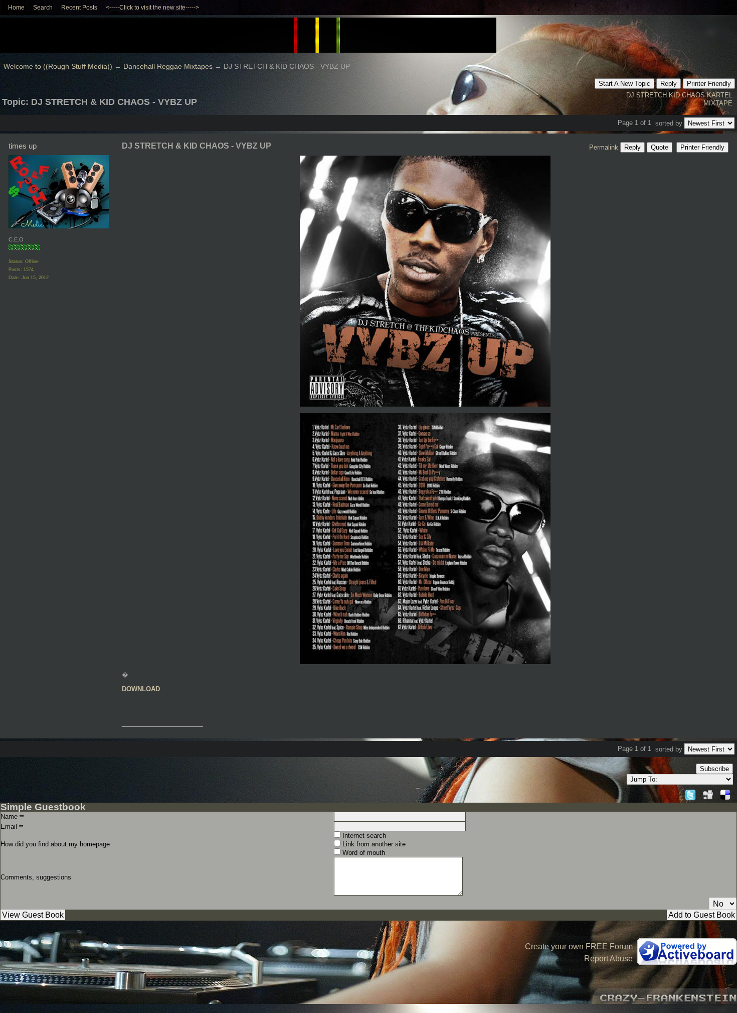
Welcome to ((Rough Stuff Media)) (58, 66)
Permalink (603, 147)
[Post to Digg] (707, 793)
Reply (668, 83)
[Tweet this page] (690, 793)
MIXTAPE (717, 103)
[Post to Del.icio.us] (725, 793)
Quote (659, 147)
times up (23, 146)
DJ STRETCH (646, 95)
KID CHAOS (687, 95)
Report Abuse (608, 958)
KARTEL (719, 95)
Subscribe (714, 769)
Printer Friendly (709, 83)
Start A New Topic (624, 83)
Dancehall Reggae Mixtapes (168, 66)
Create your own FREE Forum (579, 946)
